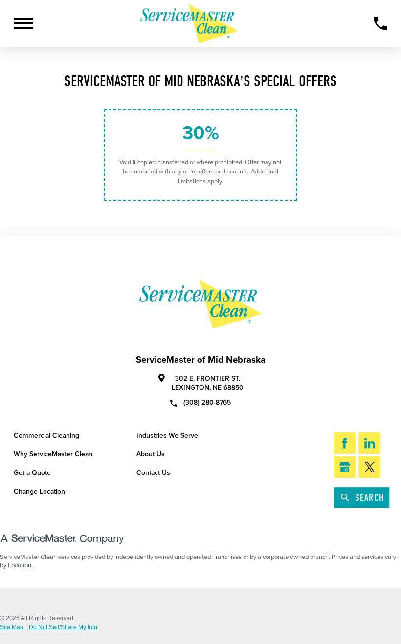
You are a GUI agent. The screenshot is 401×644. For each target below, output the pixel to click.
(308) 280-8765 (207, 402)
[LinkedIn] (369, 443)
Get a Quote (32, 473)
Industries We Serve (167, 435)
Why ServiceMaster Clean (53, 454)
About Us (150, 454)
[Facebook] (345, 443)
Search (369, 497)
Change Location (39, 491)
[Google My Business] (345, 467)
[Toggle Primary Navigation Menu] (23, 23)
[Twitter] (369, 467)
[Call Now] (380, 23)
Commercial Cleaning (46, 435)
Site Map (11, 627)
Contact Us (153, 473)
